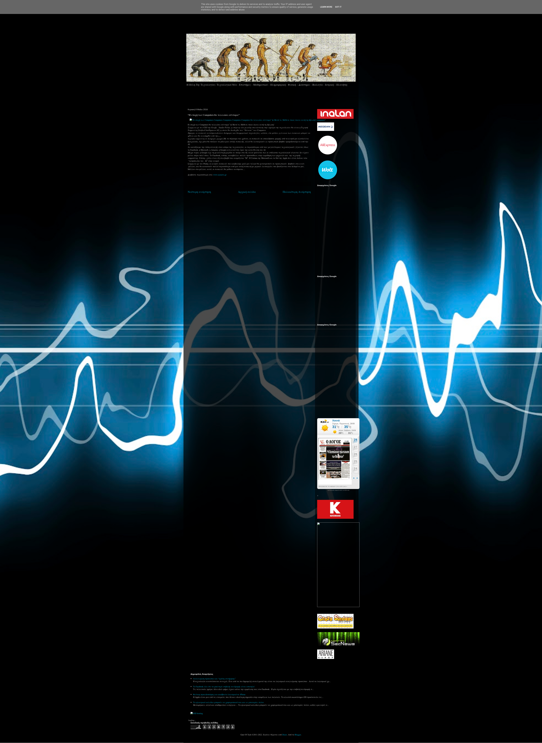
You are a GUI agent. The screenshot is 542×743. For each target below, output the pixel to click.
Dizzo (284, 734)
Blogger (298, 734)
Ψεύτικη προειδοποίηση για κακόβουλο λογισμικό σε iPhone (219, 694)
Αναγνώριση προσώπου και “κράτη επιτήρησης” (214, 678)
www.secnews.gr (220, 174)
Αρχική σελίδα (247, 192)
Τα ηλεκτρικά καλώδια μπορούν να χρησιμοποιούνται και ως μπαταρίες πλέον (228, 702)
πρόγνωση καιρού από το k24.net (338, 490)
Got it (338, 7)
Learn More (326, 7)
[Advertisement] (278, 22)
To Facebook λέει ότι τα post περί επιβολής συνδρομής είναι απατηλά (223, 686)
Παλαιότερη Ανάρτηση (297, 192)
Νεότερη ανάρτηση (199, 192)
